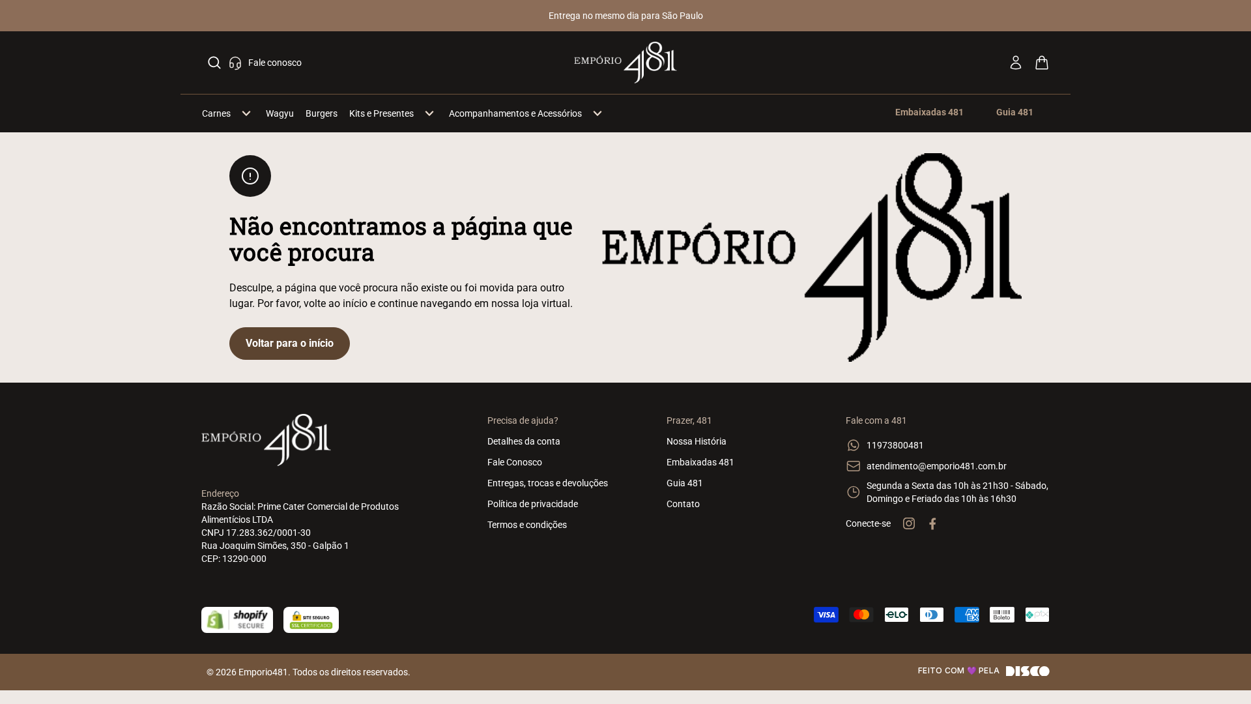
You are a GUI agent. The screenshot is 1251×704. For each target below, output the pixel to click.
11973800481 (895, 445)
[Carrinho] (1042, 62)
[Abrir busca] (214, 62)
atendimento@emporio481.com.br (937, 466)
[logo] (626, 62)
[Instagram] (909, 523)
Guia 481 (685, 483)
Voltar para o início (290, 343)
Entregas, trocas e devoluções (547, 483)
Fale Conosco (514, 462)
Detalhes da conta (523, 441)
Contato (683, 504)
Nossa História (696, 441)
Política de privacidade (532, 504)
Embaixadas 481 (700, 462)
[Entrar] (1016, 62)
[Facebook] (932, 523)
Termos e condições (527, 525)
